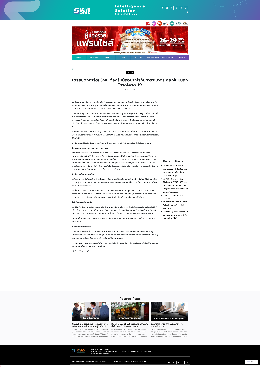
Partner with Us (136, 353)
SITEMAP (103, 364)
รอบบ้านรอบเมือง (167, 59)
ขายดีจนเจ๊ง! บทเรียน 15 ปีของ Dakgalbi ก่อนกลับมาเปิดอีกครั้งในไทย (175, 207)
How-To (92, 59)
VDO (136, 59)
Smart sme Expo (152, 59)
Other (180, 59)
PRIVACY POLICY (94, 364)
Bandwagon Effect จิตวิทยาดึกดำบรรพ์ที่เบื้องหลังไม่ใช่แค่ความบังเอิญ (129, 327)
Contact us (148, 353)
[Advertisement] (175, 127)
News (107, 59)
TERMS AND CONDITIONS (79, 364)
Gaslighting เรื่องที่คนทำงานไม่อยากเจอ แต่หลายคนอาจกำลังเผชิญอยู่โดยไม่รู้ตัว (175, 217)
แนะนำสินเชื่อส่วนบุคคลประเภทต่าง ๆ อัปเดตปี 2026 (167, 327)
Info (123, 59)
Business (78, 59)
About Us (125, 353)
